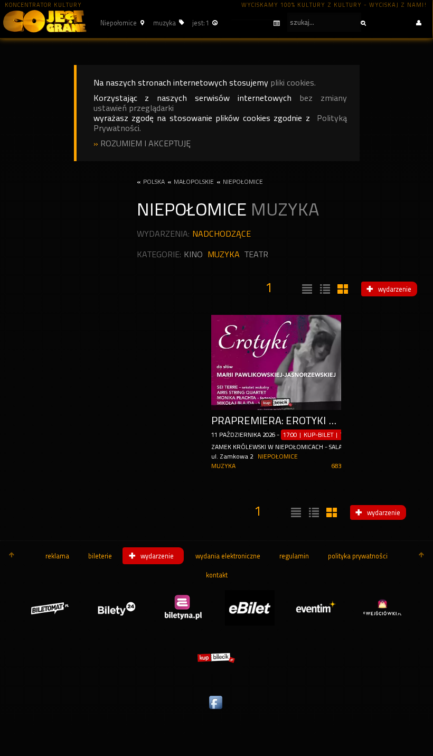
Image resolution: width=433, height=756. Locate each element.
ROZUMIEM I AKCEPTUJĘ (145, 143)
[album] (341, 289)
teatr (256, 254)
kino (193, 254)
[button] (121, 22)
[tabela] (323, 289)
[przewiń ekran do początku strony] (11, 555)
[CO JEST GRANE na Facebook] (216, 709)
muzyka (224, 254)
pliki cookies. (293, 83)
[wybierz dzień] (255, 23)
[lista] (305, 289)
